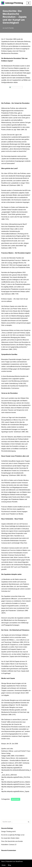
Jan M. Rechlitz (9, 28)
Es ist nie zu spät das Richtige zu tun (12, 835)
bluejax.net (15, 799)
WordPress (19, 861)
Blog (9, 865)
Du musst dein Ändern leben (10, 838)
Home (4, 865)
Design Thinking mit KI (8, 831)
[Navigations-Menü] (28, 2)
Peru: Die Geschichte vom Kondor (12, 841)
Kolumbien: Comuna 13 (8, 844)
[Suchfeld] (29, 822)
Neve (3, 861)
